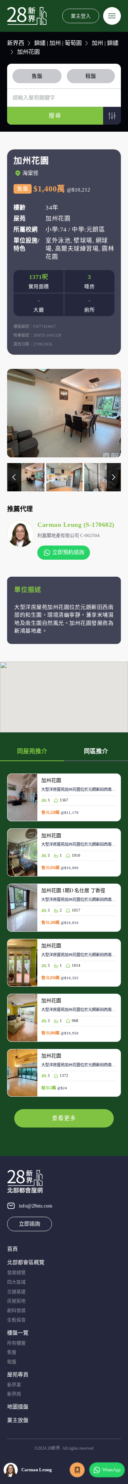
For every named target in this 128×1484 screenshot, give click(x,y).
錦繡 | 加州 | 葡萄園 (58, 43)
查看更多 (64, 1118)
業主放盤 (17, 1420)
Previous (14, 477)
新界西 (15, 43)
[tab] (38, 76)
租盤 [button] (90, 76)
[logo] (27, 16)
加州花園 (28, 52)
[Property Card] (64, 801)
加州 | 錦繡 (105, 43)
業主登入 (81, 15)
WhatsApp (111, 1469)
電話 (77, 1470)
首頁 (12, 1249)
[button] (112, 116)
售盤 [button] (37, 76)
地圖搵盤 (17, 1407)
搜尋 (55, 116)
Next (114, 477)
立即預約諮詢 (68, 552)
